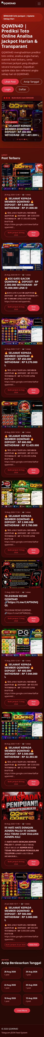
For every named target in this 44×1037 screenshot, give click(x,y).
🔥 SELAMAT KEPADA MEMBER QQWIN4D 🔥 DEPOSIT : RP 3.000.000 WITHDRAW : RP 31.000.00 (21, 203)
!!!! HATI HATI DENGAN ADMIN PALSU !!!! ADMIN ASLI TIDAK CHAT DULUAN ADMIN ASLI (21, 832)
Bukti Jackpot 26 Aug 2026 (16, 308)
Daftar (22, 89)
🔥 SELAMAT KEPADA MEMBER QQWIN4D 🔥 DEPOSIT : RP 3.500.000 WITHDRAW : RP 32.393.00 (21, 752)
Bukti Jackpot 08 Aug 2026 (16, 782)
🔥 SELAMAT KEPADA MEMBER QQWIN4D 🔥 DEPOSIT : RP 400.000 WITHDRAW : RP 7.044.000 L (21, 671)
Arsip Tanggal (31, 81)
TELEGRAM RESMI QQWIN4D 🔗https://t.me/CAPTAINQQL (21, 600)
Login (8, 89)
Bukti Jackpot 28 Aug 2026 (16, 233)
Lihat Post (10, 81)
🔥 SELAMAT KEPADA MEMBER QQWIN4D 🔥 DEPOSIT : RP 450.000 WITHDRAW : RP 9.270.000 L (21, 359)
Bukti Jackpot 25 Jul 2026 (16, 944)
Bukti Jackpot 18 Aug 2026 (16, 551)
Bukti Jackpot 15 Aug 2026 (16, 619)
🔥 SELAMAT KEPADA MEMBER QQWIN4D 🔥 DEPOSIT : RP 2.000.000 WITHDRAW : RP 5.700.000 (21, 520)
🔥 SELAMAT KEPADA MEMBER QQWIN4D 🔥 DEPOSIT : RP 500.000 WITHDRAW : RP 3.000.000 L (21, 914)
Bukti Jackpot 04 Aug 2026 (16, 862)
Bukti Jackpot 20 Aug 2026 (16, 471)
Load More (22, 1010)
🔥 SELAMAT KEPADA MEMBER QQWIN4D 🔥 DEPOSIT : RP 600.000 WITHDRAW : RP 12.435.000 (22, 440)
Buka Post (34, 233)
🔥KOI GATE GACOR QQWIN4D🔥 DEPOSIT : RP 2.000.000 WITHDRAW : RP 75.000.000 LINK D (21, 283)
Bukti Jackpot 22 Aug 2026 (16, 391)
